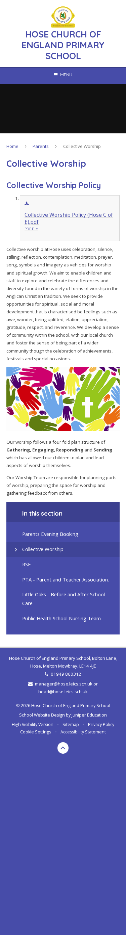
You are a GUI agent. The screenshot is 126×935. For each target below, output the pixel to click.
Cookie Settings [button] (35, 732)
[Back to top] (63, 748)
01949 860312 (66, 674)
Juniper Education (89, 715)
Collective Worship (82, 146)
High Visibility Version (32, 724)
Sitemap (70, 724)
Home (12, 146)
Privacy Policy (101, 724)
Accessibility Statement (83, 732)
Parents (41, 146)
